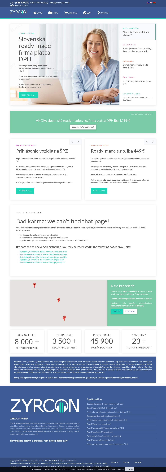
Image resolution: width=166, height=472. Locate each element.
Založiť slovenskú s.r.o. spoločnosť (100, 440)
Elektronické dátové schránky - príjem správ (104, 436)
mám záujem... (28, 95)
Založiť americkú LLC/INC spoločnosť (102, 408)
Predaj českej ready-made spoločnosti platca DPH (107, 420)
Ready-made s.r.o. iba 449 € (118, 151)
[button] (64, 318)
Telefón (117, 311)
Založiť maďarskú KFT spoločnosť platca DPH (105, 428)
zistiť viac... (25, 191)
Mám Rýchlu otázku (20, 5)
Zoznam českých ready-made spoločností (103, 416)
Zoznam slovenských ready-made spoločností (105, 404)
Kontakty (114, 462)
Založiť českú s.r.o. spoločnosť (99, 424)
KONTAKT (104, 13)
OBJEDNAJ (72, 13)
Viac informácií (118, 469)
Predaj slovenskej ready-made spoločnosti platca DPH (108, 412)
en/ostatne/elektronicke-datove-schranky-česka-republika (43, 254)
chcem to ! (99, 191)
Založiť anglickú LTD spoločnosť (100, 432)
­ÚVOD (39, 13)
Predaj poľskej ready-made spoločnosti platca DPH (107, 444)
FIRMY (55, 13)
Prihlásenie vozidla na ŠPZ (42, 151)
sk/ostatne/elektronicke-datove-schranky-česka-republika (43, 252)
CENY (89, 13)
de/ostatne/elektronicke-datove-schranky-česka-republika (43, 257)
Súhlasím (129, 469)
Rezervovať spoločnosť (83, 127)
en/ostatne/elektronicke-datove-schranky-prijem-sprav (42, 262)
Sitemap (126, 462)
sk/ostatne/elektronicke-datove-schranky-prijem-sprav (42, 260)
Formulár (130, 311)
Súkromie (137, 462)
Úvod (18, 213)
